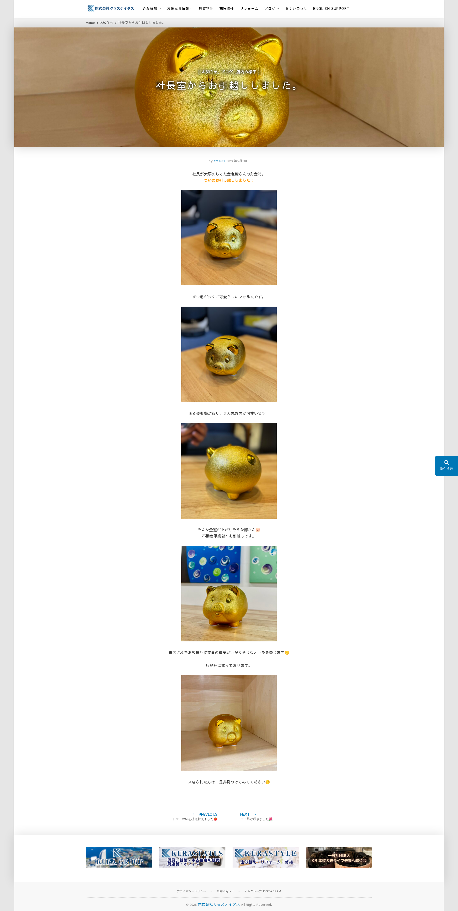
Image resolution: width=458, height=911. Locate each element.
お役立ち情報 (178, 8)
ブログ (270, 8)
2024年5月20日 (237, 161)
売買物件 (226, 8)
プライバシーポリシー (191, 891)
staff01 (219, 161)
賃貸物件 (206, 8)
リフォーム (249, 8)
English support (331, 8)
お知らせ (210, 71)
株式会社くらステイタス (219, 904)
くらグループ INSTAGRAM (263, 891)
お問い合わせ (296, 8)
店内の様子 (246, 71)
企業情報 (150, 8)
